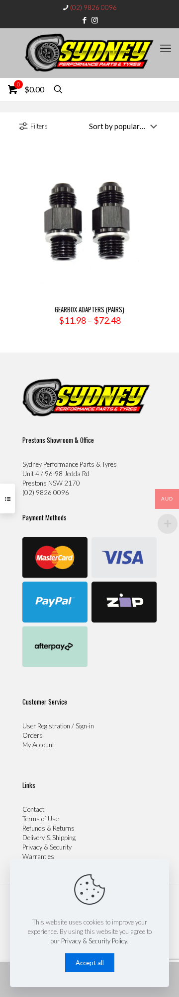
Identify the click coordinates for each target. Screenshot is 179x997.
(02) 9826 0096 (93, 7)
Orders (32, 735)
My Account (38, 745)
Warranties (38, 856)
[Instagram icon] (94, 19)
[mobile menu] (165, 48)
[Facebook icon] (85, 19)
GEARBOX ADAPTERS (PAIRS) (89, 309)
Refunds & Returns (48, 828)
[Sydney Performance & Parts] (89, 53)
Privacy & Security (47, 847)
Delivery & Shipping (49, 838)
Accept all (90, 963)
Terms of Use (40, 819)
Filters (39, 126)
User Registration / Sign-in (58, 726)
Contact (33, 809)
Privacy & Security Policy (94, 941)
